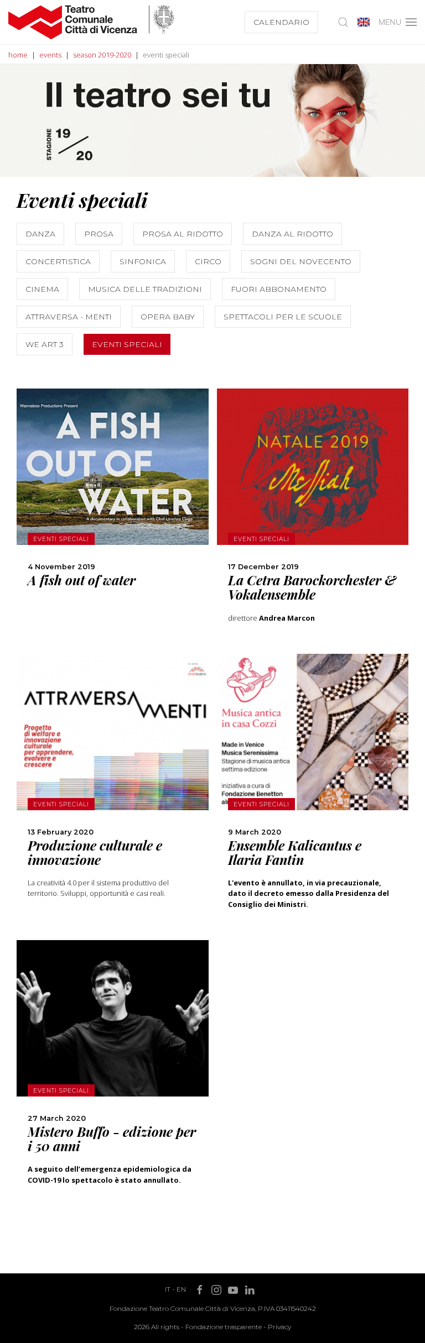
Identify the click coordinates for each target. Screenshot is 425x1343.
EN (181, 1289)
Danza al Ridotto (292, 234)
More (113, 489)
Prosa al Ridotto (182, 234)
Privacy (279, 1327)
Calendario (281, 22)
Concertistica (58, 261)
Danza (40, 234)
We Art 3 (44, 344)
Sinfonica (143, 261)
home (18, 55)
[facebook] (112, 537)
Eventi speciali (127, 344)
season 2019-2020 (102, 55)
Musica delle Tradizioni (145, 289)
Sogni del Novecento (300, 261)
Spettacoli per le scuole (283, 317)
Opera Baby (168, 317)
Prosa (98, 234)
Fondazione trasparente (223, 1327)
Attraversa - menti (68, 317)
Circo (208, 261)
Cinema (42, 289)
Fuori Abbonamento (278, 289)
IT (167, 1289)
